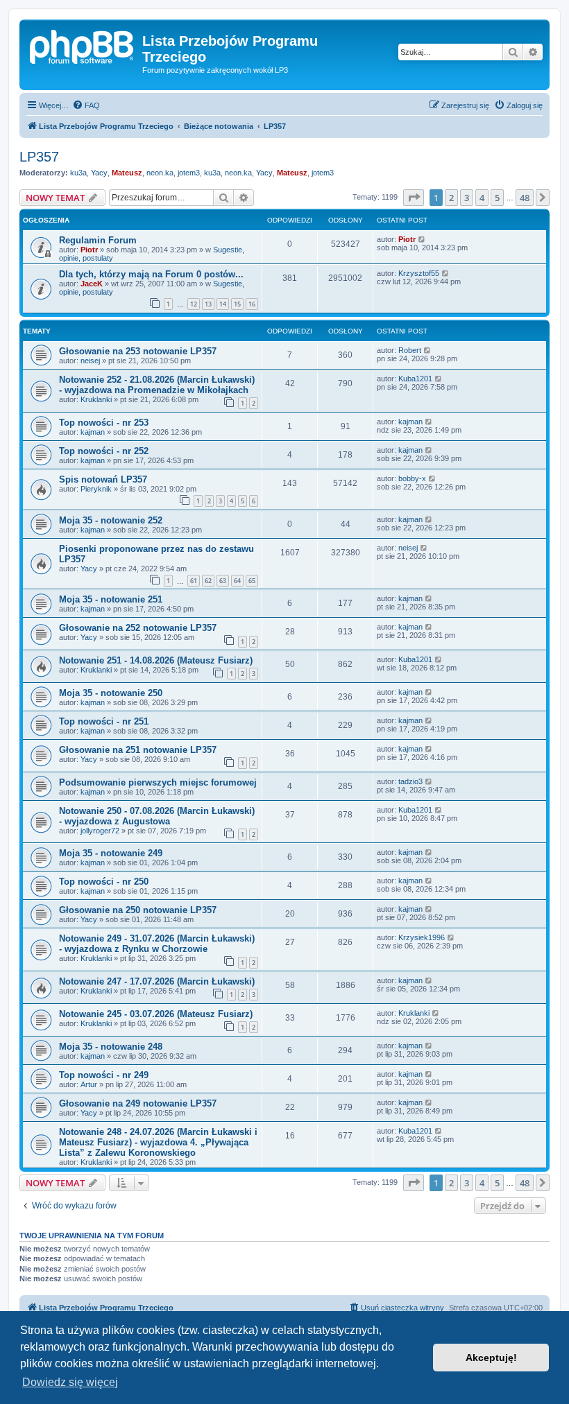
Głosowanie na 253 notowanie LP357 (137, 351)
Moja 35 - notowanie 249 (110, 853)
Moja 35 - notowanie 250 (110, 693)
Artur (88, 1084)
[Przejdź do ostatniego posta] (422, 239)
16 (251, 304)
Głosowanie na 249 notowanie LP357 (137, 1103)
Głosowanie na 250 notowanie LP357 (137, 910)
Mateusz (127, 172)
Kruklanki (96, 399)
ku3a (78, 172)
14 (222, 304)
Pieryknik (96, 489)
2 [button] (451, 197)
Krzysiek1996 (421, 937)
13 (208, 304)
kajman (92, 432)
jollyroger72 (99, 830)
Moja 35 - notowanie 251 (110, 599)
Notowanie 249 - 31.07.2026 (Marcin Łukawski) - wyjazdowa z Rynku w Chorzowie (157, 943)
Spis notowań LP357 (103, 479)
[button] (413, 197)
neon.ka (159, 172)
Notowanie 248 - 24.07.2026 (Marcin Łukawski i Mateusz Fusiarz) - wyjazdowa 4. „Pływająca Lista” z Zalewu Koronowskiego (158, 1142)
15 (237, 304)
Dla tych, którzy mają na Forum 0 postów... (151, 274)
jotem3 (189, 172)
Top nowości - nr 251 (103, 721)
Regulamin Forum (98, 240)
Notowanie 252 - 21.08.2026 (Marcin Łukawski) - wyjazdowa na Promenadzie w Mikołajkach (157, 384)
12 (193, 304)
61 (193, 580)
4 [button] (481, 197)
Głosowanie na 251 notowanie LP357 (137, 750)
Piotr (89, 249)
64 (237, 580)
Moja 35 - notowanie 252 (110, 520)
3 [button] (466, 197)
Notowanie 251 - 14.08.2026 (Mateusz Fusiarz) (156, 660)
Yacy (99, 172)
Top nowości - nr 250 (103, 881)
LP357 (39, 156)
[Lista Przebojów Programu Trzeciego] (82, 45)
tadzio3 (410, 781)
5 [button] (497, 197)
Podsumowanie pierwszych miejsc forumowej (158, 782)
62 (208, 580)
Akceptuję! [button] (491, 1357)
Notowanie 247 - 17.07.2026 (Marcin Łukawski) (157, 981)
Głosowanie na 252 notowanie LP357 (137, 628)
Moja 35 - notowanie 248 (110, 1046)
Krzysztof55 (418, 273)
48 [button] (524, 197)
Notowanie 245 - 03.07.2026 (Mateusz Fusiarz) (156, 1014)
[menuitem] (86, 105)
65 (251, 580)
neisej (90, 360)
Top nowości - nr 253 (103, 422)
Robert (409, 350)
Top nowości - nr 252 (103, 451)
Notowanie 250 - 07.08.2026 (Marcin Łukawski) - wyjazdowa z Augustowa (157, 816)
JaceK (91, 283)
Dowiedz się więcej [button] (70, 1382)
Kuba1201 (415, 378)
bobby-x (412, 478)
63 (222, 580)
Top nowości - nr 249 (103, 1075)
